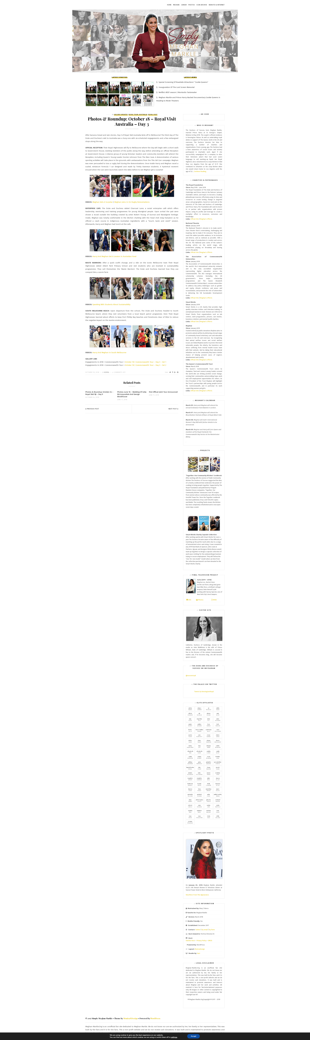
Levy (199, 746)
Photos (191, 5)
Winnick (190, 784)
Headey (199, 789)
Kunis (208, 795)
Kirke (217, 773)
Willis (190, 730)
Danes (218, 735)
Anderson (190, 762)
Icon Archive (202, 5)
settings (174, 1037)
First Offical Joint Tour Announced (163, 392)
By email (205, 930)
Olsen (199, 751)
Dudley (199, 800)
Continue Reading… (200, 171)
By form (212, 930)
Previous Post (93, 409)
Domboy (209, 735)
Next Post (173, 409)
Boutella (217, 805)
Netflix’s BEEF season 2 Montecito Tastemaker (178, 92)
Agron (208, 746)
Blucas (218, 789)
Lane (208, 805)
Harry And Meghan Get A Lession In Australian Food (114, 256)
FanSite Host (190, 940)
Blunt (217, 751)
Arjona (190, 708)
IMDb (215, 600)
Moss (190, 751)
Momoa (208, 773)
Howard (199, 730)
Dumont (199, 757)
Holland (217, 816)
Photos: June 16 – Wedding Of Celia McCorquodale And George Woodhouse (131, 394)
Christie (217, 762)
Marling (218, 724)
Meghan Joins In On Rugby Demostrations (132, 202)
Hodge (217, 708)
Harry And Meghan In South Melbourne (109, 352)
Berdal (190, 768)
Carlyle (190, 805)
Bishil (199, 811)
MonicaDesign (200, 949)
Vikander (190, 714)
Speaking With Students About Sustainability (111, 304)
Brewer (208, 789)
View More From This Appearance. (197, 895)
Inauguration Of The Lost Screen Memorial (177, 87)
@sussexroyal (191, 675)
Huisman (199, 795)
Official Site (195, 219)
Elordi (218, 768)
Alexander (190, 773)
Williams (190, 795)
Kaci (198, 953)
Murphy (190, 724)
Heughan (199, 805)
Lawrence (199, 778)
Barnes (208, 724)
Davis (208, 816)
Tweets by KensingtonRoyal (204, 691)
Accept (193, 1036)
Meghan (176, 5)
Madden (217, 800)
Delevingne (218, 730)
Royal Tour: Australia (138, 114)
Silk (208, 719)
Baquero (208, 768)
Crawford (208, 741)
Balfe (208, 730)
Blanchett (199, 735)
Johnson (199, 724)
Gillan (218, 778)
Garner (190, 778)
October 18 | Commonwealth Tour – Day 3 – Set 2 (145, 365)
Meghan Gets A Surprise (102, 202)
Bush (190, 811)
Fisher (190, 735)
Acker (217, 714)
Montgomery (217, 741)
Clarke (208, 751)
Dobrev (190, 800)
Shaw (218, 757)
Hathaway (217, 719)
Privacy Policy (201, 940)
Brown (218, 795)
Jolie (199, 719)
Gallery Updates (121, 114)
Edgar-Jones (190, 746)
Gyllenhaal (199, 773)
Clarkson (208, 784)
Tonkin (208, 800)
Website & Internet (217, 5)
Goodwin (208, 762)
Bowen (199, 741)
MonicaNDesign (130, 1018)
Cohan (190, 789)
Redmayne (218, 746)
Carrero (199, 708)
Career (184, 5)
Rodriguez (199, 762)
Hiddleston (199, 816)
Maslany (208, 811)
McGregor (208, 757)
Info (189, 600)
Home (169, 5)
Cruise (217, 811)
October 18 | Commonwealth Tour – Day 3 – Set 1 (145, 362)
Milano (208, 714)
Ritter (218, 784)
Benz (208, 778)
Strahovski (190, 822)
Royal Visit (152, 114)
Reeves (199, 784)
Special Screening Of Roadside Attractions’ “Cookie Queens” (183, 82)
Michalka (208, 708)
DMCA (210, 940)
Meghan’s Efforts (206, 219)
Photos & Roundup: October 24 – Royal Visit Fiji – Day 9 (99, 393)
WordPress (155, 1018)
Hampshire (190, 757)
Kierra (106, 372)
